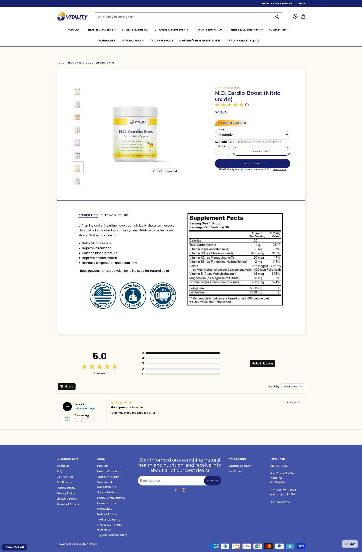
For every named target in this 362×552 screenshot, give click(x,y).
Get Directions (280, 502)
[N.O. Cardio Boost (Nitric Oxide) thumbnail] (77, 91)
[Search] (277, 16)
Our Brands (64, 482)
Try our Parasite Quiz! (243, 40)
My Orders (236, 471)
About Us (63, 466)
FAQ (59, 471)
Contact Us (65, 477)
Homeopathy (277, 29)
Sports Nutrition (210, 29)
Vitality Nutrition (135, 29)
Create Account (240, 466)
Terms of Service (68, 504)
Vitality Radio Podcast (277, 3)
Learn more (279, 169)
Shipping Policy (67, 499)
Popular (74, 29)
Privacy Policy (66, 493)
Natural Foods (133, 40)
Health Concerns (101, 29)
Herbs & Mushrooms (246, 29)
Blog (302, 3)
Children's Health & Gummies (200, 40)
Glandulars (106, 40)
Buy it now (252, 163)
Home (60, 63)
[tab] (88, 215)
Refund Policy (66, 488)
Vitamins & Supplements (172, 29)
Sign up (212, 480)
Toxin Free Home (161, 40)
